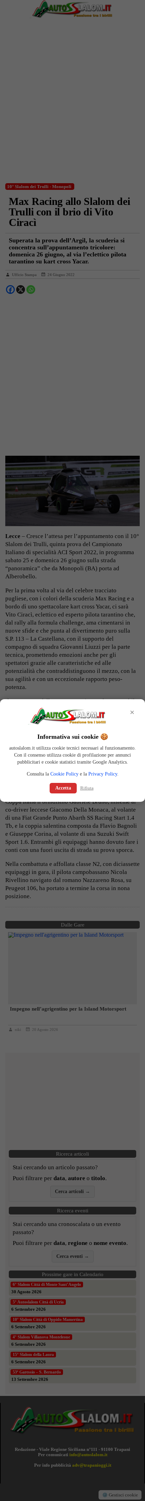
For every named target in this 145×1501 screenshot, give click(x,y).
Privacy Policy (102, 774)
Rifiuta (87, 788)
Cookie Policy (64, 774)
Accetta (63, 788)
